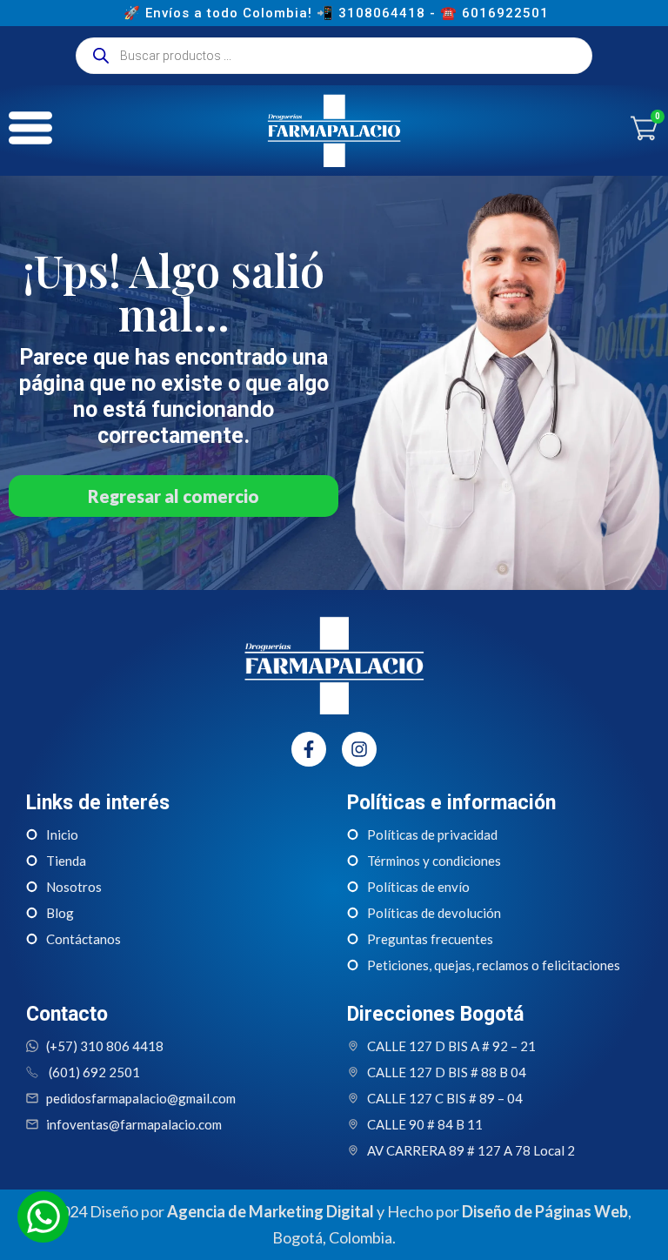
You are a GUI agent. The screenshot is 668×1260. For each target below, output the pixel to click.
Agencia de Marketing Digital (270, 1211)
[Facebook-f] (308, 749)
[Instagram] (359, 749)
